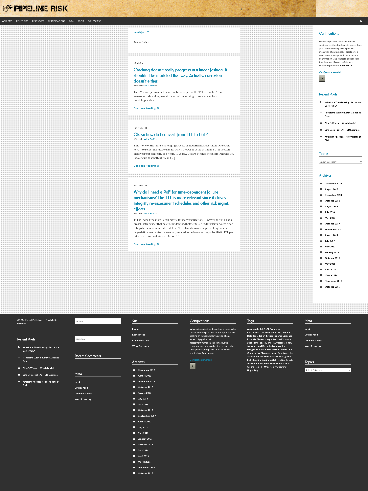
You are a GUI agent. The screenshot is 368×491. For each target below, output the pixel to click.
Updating (281, 366)
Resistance (283, 353)
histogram (282, 342)
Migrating (280, 346)
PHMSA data (264, 349)
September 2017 (334, 229)
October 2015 (332, 286)
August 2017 (331, 235)
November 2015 (333, 281)
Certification (253, 332)
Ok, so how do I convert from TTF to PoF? (171, 134)
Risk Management (283, 356)
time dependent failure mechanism (264, 363)
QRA (290, 349)
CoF (263, 332)
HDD (274, 342)
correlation (270, 332)
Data (249, 336)
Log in (135, 328)
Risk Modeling (254, 360)
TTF (261, 366)
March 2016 (331, 275)
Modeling (138, 63)
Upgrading (252, 370)
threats (289, 360)
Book (81, 21)
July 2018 (330, 212)
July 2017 (330, 240)
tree (256, 366)
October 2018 (332, 200)
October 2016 (332, 258)
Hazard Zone (264, 342)
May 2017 (330, 246)
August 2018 (331, 206)
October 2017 (332, 223)
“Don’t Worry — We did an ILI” (340, 122)
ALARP (267, 329)
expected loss (274, 339)
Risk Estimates (266, 356)
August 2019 (331, 189)
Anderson (276, 329)
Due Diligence (285, 336)
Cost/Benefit (283, 332)
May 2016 (330, 263)
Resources (38, 21)
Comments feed (141, 340)
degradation (259, 336)
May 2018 (330, 217)
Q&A (71, 21)
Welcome (7, 21)
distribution (272, 336)
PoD (274, 349)
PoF (278, 349)
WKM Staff (149, 85)
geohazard (252, 342)
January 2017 (332, 252)
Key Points (22, 21)
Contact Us (94, 21)
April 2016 (330, 269)
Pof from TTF (140, 127)
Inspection (255, 346)
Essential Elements (256, 339)
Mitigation (252, 349)
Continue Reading (147, 108)
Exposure (286, 339)
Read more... (346, 65)
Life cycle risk (268, 346)
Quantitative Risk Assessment (262, 353)
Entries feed (138, 334)
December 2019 (333, 183)
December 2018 (333, 195)
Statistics (280, 360)
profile (283, 349)
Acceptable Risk (255, 329)
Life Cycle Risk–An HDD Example (342, 129)
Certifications (56, 21)
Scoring (265, 360)
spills (272, 360)
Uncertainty (270, 366)
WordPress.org (140, 346)
